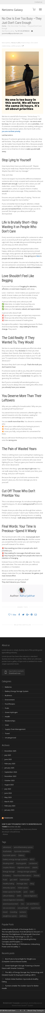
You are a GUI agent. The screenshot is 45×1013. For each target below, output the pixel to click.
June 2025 (8, 759)
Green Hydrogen (11, 712)
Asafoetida (7, 851)
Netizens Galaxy (12, 10)
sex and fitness (32, 904)
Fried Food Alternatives (22, 875)
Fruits (7, 708)
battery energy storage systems (15, 859)
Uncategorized (10, 738)
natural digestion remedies (13, 900)
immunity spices (9, 888)
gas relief (13, 879)
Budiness (8, 695)
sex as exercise (9, 908)
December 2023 (10, 776)
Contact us (38, 2)
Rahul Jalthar (27, 595)
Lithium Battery (8, 896)
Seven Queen (27, 1005)
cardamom (33, 863)
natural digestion (30, 896)
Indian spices (23, 888)
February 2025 (9, 763)
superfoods (35, 908)
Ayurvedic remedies (21, 851)
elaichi (34, 867)
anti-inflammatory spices (23, 847)
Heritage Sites (22, 883)
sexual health (23, 908)
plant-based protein (10, 904)
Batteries (8, 687)
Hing (32, 883)
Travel (7, 733)
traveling (13, 912)
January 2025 (9, 768)
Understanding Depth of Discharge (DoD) (17, 929)
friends (36, 875)
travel (5, 912)
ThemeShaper (8, 818)
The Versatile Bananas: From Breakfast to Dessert (21, 932)
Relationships (25, 43)
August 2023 (9, 785)
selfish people (15, 46)
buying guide (21, 863)
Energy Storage (9, 871)
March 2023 (8, 801)
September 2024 (10, 772)
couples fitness (9, 867)
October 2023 (9, 780)
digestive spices (24, 867)
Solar (7, 725)
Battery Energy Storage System (16, 691)
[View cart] (34, 9)
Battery (21, 855)
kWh (32, 892)
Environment (9, 700)
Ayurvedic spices (9, 855)
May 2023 (8, 797)
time (38, 256)
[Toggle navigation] (40, 9)
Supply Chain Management (15, 729)
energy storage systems (27, 871)
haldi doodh (24, 879)
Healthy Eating (8, 883)
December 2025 (10, 751)
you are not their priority (11, 131)
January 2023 (9, 810)
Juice (25, 892)
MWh (19, 896)
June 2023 (8, 793)
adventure (7, 847)
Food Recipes (10, 704)
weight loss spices (10, 916)
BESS (32, 859)
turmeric (23, 912)
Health (7, 716)
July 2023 (7, 789)
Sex (22, 904)
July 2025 (7, 755)
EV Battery (7, 875)
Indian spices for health (12, 892)
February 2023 (9, 806)
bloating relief (8, 863)
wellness (23, 916)
